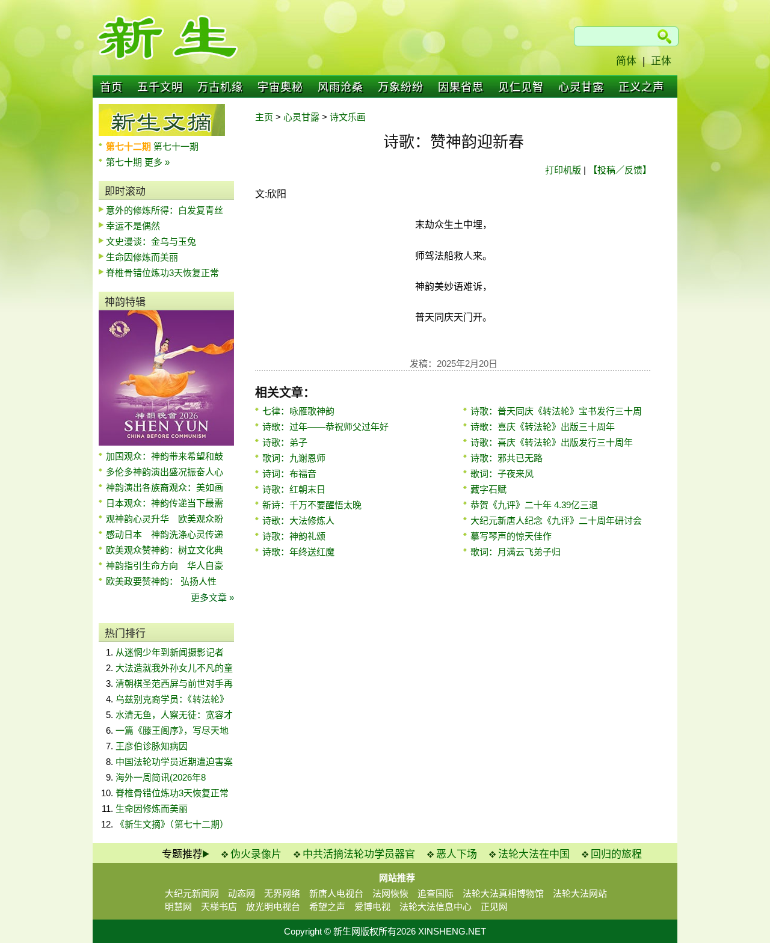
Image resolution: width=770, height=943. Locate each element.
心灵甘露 (581, 87)
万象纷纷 (401, 87)
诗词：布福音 (289, 473)
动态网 (241, 893)
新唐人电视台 (336, 893)
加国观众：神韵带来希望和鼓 (164, 456)
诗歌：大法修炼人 (298, 520)
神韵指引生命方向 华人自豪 (164, 566)
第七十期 (125, 162)
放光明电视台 (273, 907)
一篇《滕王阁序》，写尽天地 (172, 730)
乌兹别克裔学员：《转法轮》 (172, 699)
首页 (111, 87)
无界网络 (282, 893)
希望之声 (327, 907)
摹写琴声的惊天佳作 (511, 536)
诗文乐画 (348, 117)
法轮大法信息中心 (435, 907)
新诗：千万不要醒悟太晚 (312, 505)
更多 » (157, 162)
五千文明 (160, 87)
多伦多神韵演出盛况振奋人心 (164, 472)
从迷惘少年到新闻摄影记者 (170, 652)
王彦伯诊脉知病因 (152, 746)
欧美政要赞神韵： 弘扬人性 (161, 581)
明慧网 (178, 907)
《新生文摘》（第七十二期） (172, 824)
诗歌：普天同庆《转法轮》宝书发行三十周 (556, 411)
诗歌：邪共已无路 (506, 458)
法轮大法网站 (580, 893)
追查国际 (435, 893)
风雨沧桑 (340, 87)
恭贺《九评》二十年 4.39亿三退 (534, 505)
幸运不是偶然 (133, 226)
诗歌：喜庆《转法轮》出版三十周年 (542, 427)
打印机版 (563, 170)
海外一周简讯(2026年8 (161, 777)
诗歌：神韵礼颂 (293, 536)
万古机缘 (220, 87)
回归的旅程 (616, 854)
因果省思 (461, 87)
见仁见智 (521, 87)
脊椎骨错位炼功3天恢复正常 (162, 273)
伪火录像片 (256, 854)
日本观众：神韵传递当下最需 (164, 503)
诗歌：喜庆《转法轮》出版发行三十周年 (551, 442)
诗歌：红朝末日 (293, 489)
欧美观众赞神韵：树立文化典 (164, 550)
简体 (626, 61)
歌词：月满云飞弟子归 (515, 552)
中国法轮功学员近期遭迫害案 (174, 762)
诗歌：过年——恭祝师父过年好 (325, 427)
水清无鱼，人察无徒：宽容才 (174, 715)
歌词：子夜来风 (502, 473)
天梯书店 (219, 907)
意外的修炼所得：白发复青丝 (164, 210)
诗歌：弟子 (284, 442)
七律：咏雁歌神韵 (298, 411)
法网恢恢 (390, 893)
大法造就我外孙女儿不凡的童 (174, 668)
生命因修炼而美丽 (142, 257)
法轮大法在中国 (534, 854)
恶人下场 (456, 854)
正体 (661, 61)
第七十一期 (176, 146)
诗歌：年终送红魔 (298, 552)
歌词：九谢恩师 (293, 458)
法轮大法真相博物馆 (503, 893)
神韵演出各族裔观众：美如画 (164, 487)
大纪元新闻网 (192, 893)
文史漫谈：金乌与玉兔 (151, 241)
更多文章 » (212, 597)
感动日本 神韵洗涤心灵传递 (164, 534)
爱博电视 (372, 907)
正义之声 (641, 87)
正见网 (494, 907)
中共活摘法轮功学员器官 (359, 854)
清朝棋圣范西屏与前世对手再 (174, 683)
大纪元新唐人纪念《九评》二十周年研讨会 (556, 520)
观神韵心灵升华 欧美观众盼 (164, 519)
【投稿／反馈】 (619, 170)
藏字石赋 (488, 489)
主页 (264, 117)
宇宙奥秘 (280, 87)
